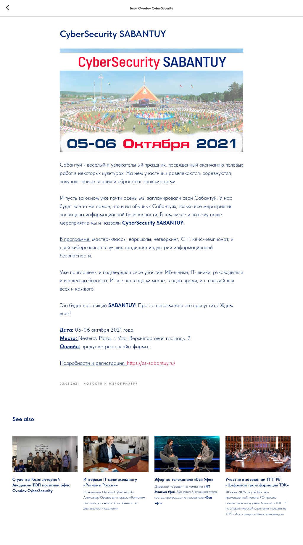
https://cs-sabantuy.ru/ (151, 363)
